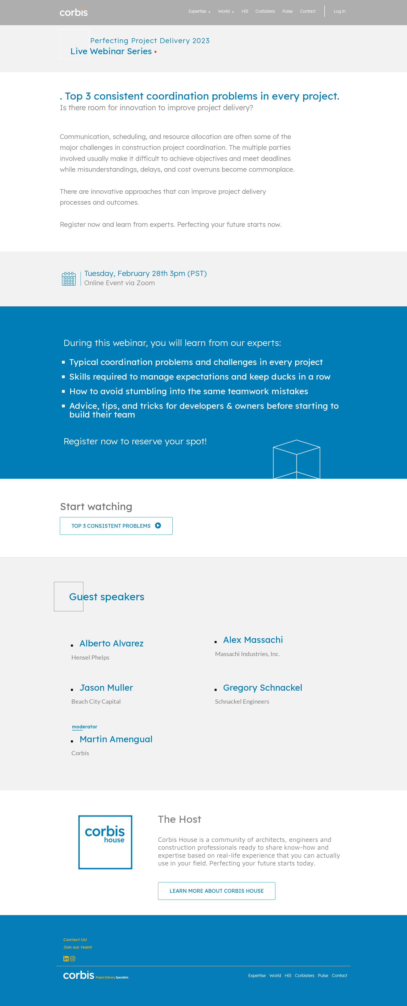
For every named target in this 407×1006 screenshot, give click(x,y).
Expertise (257, 976)
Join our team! (77, 947)
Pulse (287, 11)
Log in (339, 11)
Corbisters (265, 11)
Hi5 (245, 11)
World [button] (224, 11)
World (275, 976)
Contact (307, 11)
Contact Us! (75, 939)
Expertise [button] (198, 11)
